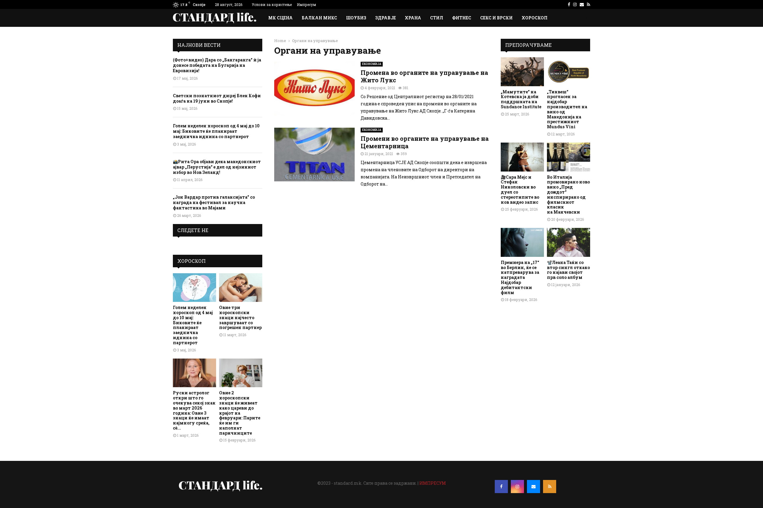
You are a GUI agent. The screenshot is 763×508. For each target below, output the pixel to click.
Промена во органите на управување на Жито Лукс (424, 76)
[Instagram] (517, 486)
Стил (436, 18)
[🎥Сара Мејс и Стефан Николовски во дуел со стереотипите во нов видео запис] (522, 157)
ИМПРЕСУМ (432, 483)
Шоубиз (356, 18)
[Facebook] (501, 486)
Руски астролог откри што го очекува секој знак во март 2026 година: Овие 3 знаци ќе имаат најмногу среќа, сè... (194, 410)
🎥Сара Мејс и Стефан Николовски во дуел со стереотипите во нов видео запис (520, 189)
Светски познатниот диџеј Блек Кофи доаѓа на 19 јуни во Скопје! (217, 98)
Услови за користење (272, 4)
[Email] (533, 486)
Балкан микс (319, 18)
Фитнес (461, 18)
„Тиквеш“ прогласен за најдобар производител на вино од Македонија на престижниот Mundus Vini (567, 109)
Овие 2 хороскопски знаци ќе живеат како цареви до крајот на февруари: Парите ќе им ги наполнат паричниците (239, 413)
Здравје (385, 18)
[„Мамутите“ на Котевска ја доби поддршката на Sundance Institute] (522, 71)
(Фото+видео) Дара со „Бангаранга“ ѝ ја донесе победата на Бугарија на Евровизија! (217, 65)
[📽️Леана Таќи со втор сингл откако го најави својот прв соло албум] (568, 242)
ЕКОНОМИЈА (371, 64)
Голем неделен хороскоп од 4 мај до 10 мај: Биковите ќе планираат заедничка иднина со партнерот (216, 131)
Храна (413, 18)
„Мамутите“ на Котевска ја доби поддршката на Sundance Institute (521, 99)
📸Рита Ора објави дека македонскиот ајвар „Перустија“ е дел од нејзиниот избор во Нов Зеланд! (217, 167)
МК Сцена (280, 18)
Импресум (306, 4)
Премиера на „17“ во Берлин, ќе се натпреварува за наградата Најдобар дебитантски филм (520, 277)
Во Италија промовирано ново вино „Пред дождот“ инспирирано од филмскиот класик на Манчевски (568, 194)
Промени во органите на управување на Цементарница (425, 142)
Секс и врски (496, 18)
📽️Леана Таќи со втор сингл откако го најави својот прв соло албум (568, 270)
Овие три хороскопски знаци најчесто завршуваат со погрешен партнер (240, 317)
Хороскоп (535, 18)
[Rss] (549, 486)
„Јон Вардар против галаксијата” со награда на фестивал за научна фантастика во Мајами (214, 202)
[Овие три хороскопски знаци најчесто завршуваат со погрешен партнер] (240, 287)
